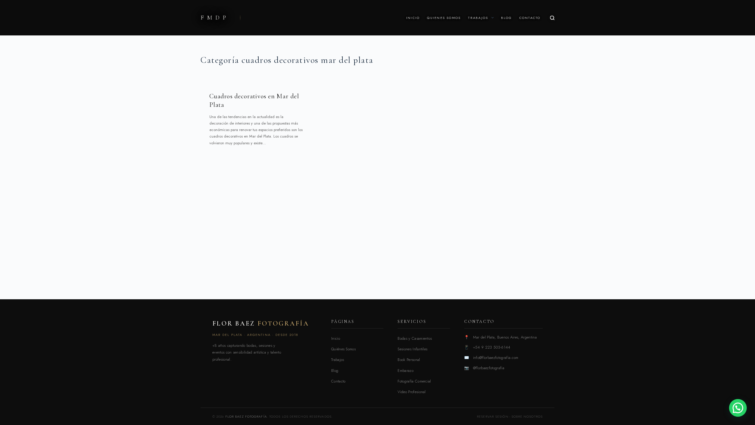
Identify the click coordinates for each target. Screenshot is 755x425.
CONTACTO (530, 17)
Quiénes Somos (343, 349)
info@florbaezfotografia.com (495, 357)
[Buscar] (552, 18)
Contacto (338, 381)
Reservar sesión (492, 416)
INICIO (413, 17)
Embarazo (405, 370)
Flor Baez (260, 323)
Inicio (335, 338)
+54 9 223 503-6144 (492, 347)
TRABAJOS (478, 17)
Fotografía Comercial (414, 381)
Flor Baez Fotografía (246, 416)
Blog (334, 370)
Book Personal (409, 359)
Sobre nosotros (527, 416)
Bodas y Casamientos (415, 338)
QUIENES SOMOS (444, 17)
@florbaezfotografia (488, 368)
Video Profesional (412, 392)
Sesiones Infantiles (412, 349)
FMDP (215, 17)
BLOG (506, 17)
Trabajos (337, 359)
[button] (738, 408)
